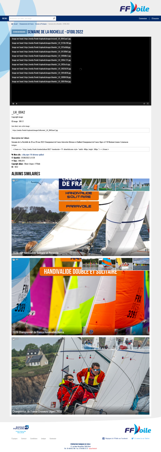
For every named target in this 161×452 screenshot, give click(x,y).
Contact (24, 438)
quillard (41, 154)
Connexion (143, 18)
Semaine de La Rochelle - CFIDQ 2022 (55, 32)
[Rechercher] (54, 18)
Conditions (33, 438)
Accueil (15, 24)
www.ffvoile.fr (93, 449)
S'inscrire (155, 18)
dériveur (35, 154)
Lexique (43, 438)
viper (27, 154)
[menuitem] (15, 24)
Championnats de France (26, 24)
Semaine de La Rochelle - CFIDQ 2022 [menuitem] (58, 24)
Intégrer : (15, 145)
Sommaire (53, 438)
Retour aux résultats (19, 32)
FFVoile (134, 7)
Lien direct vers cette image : (21, 126)
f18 (31, 154)
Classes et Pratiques (41, 24)
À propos (14, 438)
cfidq (23, 154)
